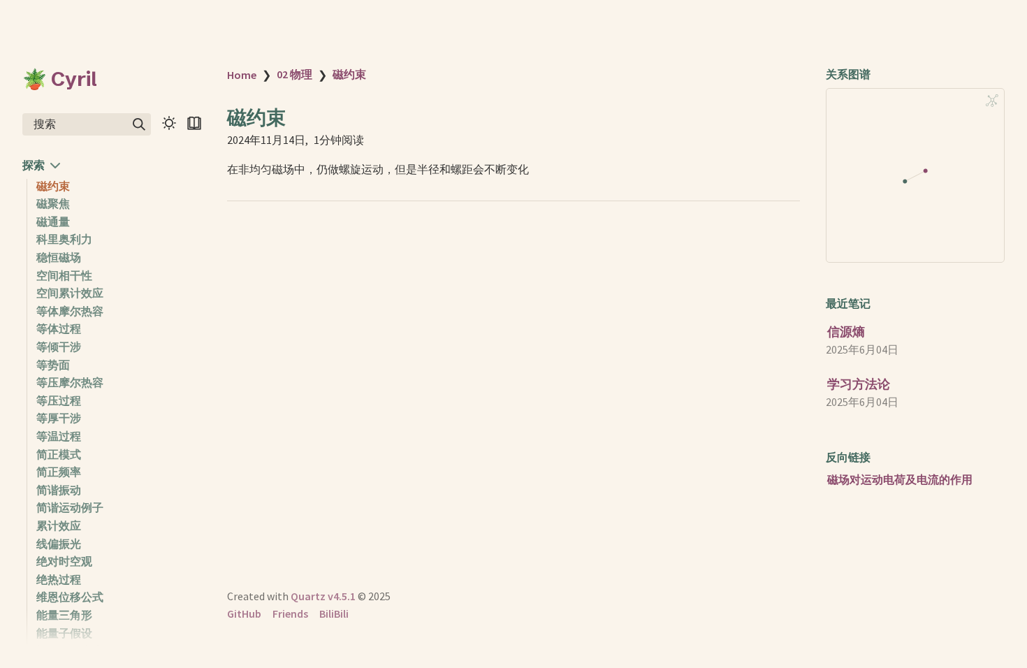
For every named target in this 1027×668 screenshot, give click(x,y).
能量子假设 (64, 633)
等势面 (53, 365)
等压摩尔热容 (69, 382)
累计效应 (58, 525)
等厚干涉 (58, 418)
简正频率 (58, 472)
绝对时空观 (64, 561)
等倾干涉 (58, 347)
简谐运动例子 (69, 507)
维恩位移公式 (69, 597)
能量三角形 (64, 615)
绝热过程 (58, 579)
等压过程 (58, 400)
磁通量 (53, 221)
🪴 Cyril (59, 79)
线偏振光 (58, 544)
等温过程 (58, 436)
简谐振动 (58, 490)
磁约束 (53, 186)
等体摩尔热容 (69, 311)
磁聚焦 (53, 203)
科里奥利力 (64, 239)
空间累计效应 (69, 293)
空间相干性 (64, 275)
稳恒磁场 (58, 257)
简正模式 (58, 454)
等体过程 (58, 328)
